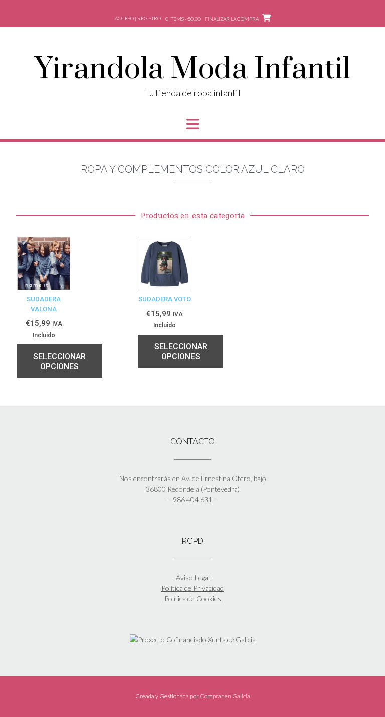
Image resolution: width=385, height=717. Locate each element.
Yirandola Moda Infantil (192, 69)
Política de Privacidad (192, 588)
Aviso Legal (193, 577)
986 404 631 (192, 499)
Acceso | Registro (138, 18)
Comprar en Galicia (225, 696)
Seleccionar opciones (59, 361)
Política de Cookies (192, 598)
